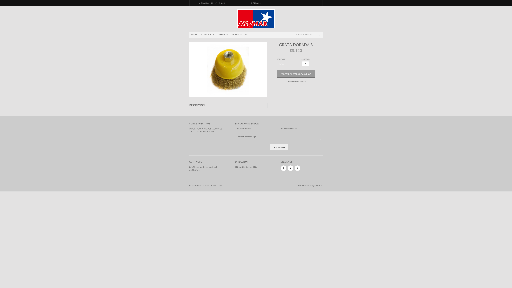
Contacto (221, 34)
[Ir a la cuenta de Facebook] (283, 168)
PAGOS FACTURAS (240, 34)
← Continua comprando (296, 81)
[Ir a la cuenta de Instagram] (297, 168)
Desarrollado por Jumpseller (310, 185)
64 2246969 (194, 170)
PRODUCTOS (206, 34)
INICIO (194, 34)
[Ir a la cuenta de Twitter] (290, 168)
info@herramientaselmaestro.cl (203, 167)
